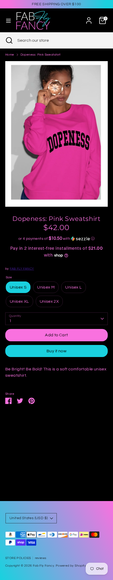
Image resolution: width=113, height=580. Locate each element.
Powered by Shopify (71, 565)
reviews (41, 558)
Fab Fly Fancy (43, 565)
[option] (56, 133)
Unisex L (73, 287)
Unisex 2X (49, 301)
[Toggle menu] (8, 20)
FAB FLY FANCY (22, 268)
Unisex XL (19, 301)
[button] (56, 238)
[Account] (89, 18)
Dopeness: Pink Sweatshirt (40, 54)
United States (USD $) (28, 518)
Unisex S (18, 287)
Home (9, 54)
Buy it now (56, 351)
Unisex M (46, 287)
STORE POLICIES (18, 558)
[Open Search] (8, 40)
